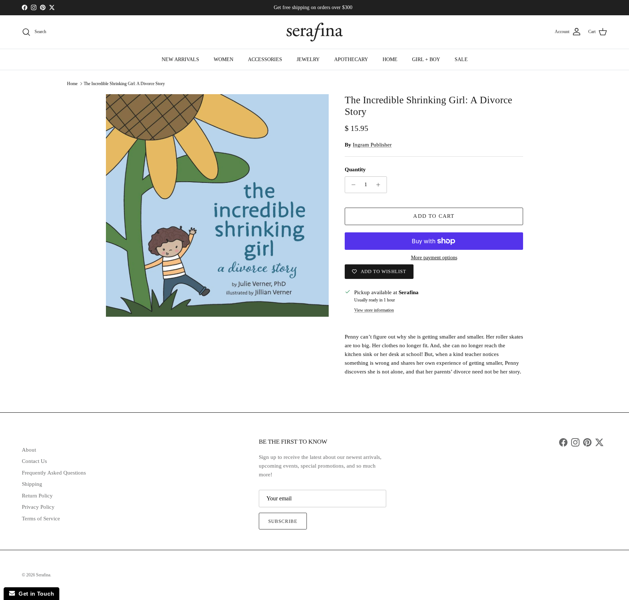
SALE (461, 59)
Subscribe (282, 521)
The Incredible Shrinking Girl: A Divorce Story (124, 83)
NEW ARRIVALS (180, 59)
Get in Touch (34, 594)
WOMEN (223, 59)
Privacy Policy (38, 507)
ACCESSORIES (265, 59)
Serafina (43, 574)
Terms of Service (41, 518)
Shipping (32, 484)
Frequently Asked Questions (54, 473)
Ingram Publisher (372, 145)
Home (72, 83)
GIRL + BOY (426, 59)
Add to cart (433, 216)
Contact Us (34, 461)
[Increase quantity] (380, 185)
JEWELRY (308, 59)
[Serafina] (314, 32)
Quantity (355, 169)
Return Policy (37, 496)
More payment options (434, 257)
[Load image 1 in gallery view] (217, 205)
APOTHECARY (351, 59)
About (29, 450)
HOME (390, 59)
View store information (374, 310)
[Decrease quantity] (351, 185)
